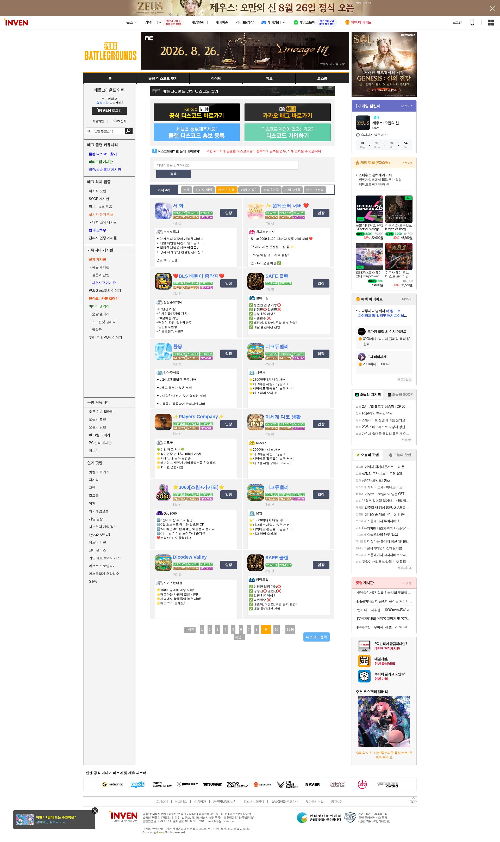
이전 (191, 629)
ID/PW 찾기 (119, 121)
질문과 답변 (99, 275)
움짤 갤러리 (99, 314)
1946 (290, 629)
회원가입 (98, 121)
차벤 (92, 487)
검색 (129, 131)
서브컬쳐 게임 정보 (103, 526)
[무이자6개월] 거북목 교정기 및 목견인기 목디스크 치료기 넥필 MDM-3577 (385, 618)
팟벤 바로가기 (99, 472)
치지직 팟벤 (97, 191)
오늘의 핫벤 (97, 419)
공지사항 (336, 801)
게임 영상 (96, 519)
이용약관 (200, 801)
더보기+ (407, 105)
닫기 (95, 810)
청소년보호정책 (254, 801)
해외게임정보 (98, 511)
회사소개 (162, 801)
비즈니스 (181, 801)
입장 (228, 213)
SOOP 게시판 (99, 198)
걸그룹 (94, 495)
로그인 (457, 22)
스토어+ (407, 163)
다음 (238, 637)
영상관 (95, 329)
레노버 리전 (97, 542)
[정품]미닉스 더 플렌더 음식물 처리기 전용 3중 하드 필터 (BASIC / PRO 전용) (385, 601)
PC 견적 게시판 (100, 442)
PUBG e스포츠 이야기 (105, 290)
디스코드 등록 (316, 637)
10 (276, 629)
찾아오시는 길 (314, 801)
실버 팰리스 (97, 550)
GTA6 (93, 581)
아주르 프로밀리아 (102, 566)
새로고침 (403, 379)
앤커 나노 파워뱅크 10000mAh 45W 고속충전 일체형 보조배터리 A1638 (385, 610)
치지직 (94, 479)
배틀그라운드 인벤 (109, 90)
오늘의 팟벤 (97, 427)
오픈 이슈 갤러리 (101, 411)
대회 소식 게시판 (103, 222)
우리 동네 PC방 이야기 (105, 337)
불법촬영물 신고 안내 (284, 801)
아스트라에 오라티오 (104, 573)
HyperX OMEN (99, 534)
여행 (92, 503)
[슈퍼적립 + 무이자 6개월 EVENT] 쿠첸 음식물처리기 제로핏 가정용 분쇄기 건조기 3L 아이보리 (385, 627)
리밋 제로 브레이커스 (104, 558)
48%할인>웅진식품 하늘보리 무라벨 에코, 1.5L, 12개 (385, 593)
